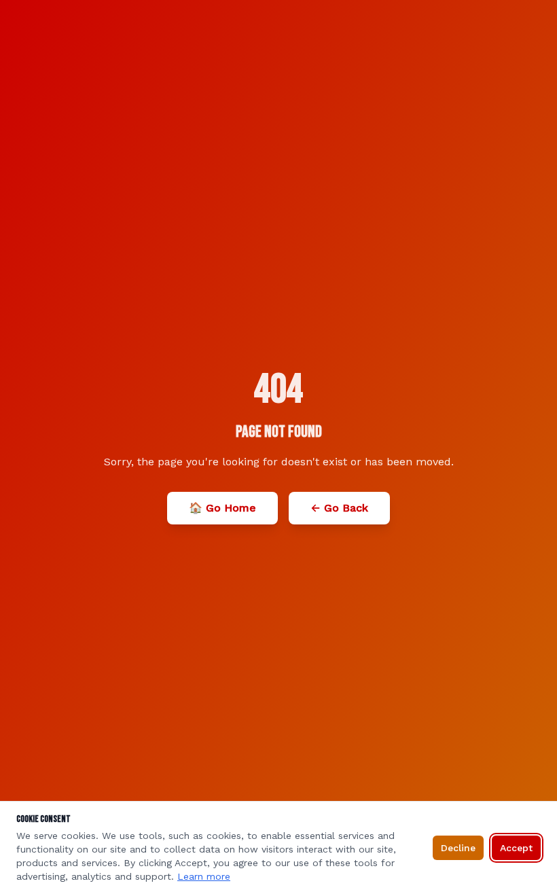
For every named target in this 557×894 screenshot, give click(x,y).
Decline (458, 847)
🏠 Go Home (222, 507)
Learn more (203, 876)
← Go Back (339, 507)
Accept (516, 847)
